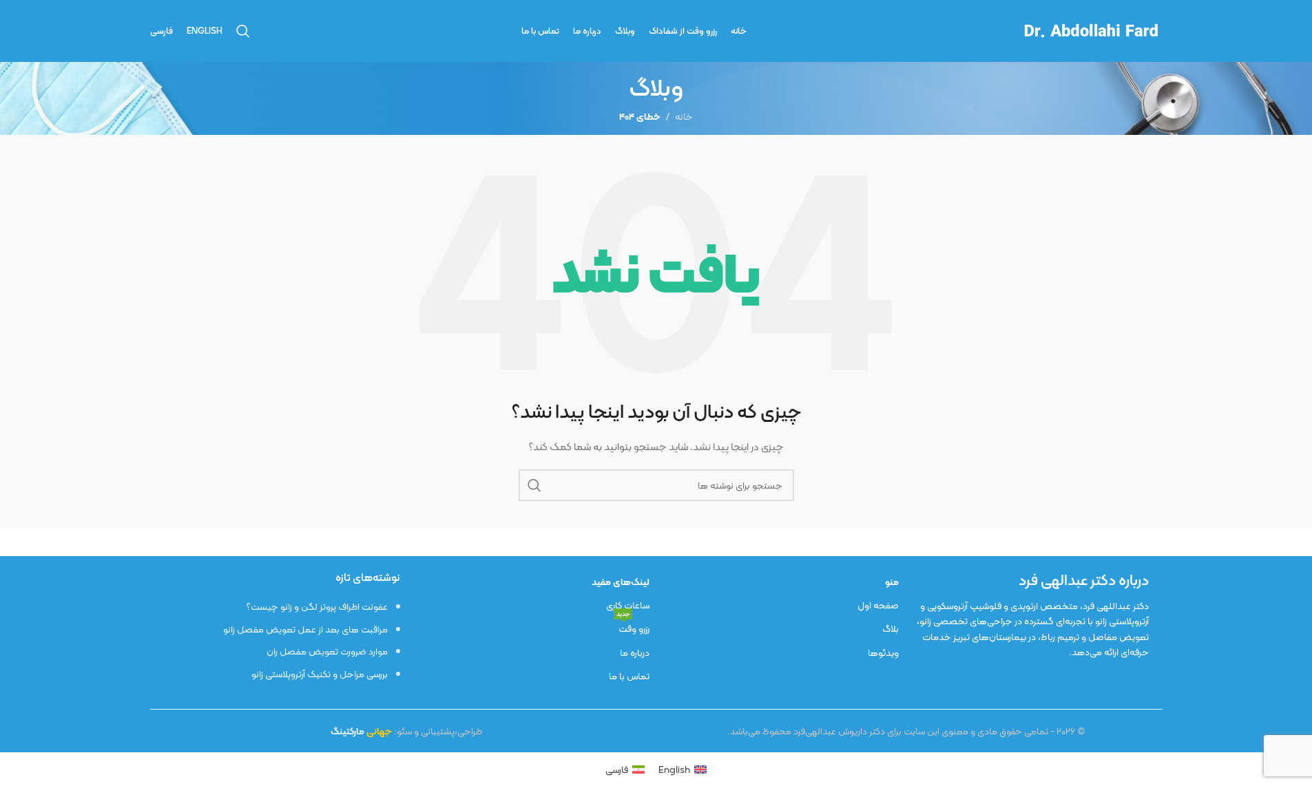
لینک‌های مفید (620, 581)
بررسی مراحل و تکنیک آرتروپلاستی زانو (319, 674)
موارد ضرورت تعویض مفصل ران (327, 651)
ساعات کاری (627, 605)
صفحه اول (878, 605)
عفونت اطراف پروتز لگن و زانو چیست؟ (317, 606)
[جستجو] (243, 31)
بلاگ (890, 628)
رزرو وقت (632, 627)
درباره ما (634, 652)
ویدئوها (883, 652)
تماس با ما (629, 676)
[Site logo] (1090, 29)
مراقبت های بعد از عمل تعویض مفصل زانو (305, 629)
